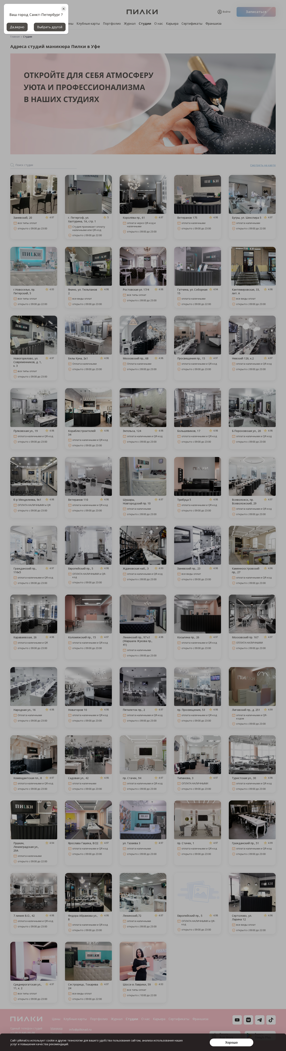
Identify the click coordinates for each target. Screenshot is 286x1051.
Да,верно (17, 27)
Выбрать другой (49, 27)
